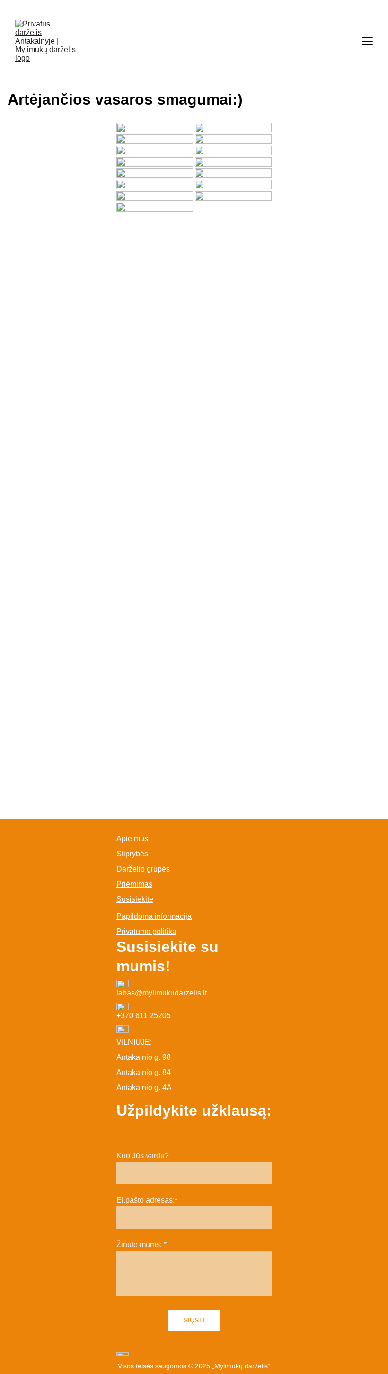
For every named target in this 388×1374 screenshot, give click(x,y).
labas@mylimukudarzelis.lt (161, 993)
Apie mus (132, 839)
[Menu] (367, 41)
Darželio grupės (143, 869)
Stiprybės (132, 854)
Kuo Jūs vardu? (142, 1156)
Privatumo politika (146, 931)
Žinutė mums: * (141, 1245)
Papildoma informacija (154, 916)
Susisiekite (134, 899)
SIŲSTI (194, 1320)
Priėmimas (134, 884)
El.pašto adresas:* (146, 1200)
